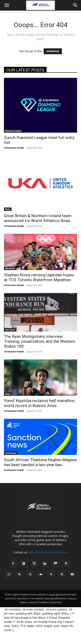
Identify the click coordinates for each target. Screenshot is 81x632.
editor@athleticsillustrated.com (48, 552)
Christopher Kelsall (14, 147)
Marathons (10, 268)
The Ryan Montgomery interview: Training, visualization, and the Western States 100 (39, 341)
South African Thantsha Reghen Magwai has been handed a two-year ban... (40, 462)
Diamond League (13, 131)
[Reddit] (9, 574)
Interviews (10, 329)
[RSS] (19, 574)
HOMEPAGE (53, 51)
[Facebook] (13, 564)
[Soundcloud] (40, 574)
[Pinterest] (66, 564)
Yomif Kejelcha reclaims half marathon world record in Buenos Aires (39, 403)
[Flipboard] (24, 564)
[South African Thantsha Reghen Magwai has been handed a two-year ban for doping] (40, 437)
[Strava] (51, 574)
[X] (62, 574)
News (7, 209)
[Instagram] (34, 563)
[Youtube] (72, 574)
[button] (6, 5)
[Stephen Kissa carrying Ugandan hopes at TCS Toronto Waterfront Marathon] (40, 252)
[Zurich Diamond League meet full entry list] (40, 105)
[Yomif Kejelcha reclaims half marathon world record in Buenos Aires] (40, 377)
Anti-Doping (10, 453)
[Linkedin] (45, 564)
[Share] (30, 574)
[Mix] (55, 564)
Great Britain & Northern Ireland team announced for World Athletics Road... (38, 218)
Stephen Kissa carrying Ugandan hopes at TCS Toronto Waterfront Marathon (39, 277)
